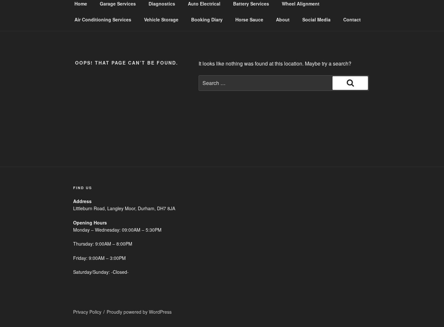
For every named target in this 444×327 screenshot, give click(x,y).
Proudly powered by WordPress (139, 312)
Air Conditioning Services (102, 19)
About (283, 19)
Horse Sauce (249, 19)
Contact (352, 19)
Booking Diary (207, 19)
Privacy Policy (87, 312)
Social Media (316, 19)
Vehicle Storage (161, 19)
